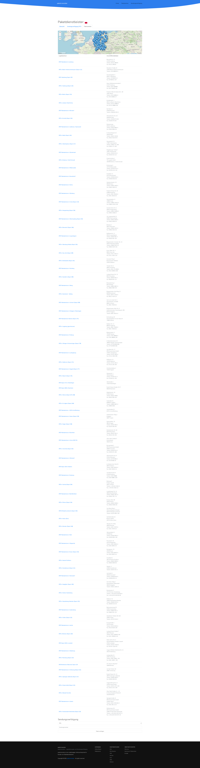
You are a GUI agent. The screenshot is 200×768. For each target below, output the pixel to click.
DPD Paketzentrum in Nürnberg (66, 268)
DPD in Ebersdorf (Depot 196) (66, 227)
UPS (111, 753)
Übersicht (61, 26)
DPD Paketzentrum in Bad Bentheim (68, 494)
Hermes (111, 755)
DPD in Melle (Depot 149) (65, 135)
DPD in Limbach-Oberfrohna (66, 103)
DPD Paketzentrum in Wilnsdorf (67, 458)
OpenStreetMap (134, 53)
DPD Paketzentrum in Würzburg (66, 193)
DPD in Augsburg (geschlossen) (67, 326)
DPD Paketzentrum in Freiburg (66, 335)
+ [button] (60, 33)
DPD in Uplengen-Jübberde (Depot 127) (69, 676)
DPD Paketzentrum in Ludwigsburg (67, 353)
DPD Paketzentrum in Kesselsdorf (67, 176)
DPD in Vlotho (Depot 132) (65, 617)
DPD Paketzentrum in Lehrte (66, 625)
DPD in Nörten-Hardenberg (65, 593)
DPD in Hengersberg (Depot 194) (67, 210)
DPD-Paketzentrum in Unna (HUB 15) (68, 440)
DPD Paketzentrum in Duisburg (66, 475)
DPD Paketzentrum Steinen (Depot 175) (69, 318)
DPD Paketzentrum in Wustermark (67, 152)
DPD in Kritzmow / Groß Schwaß (67, 160)
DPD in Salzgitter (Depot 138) (66, 584)
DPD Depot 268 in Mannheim (66, 388)
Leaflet (128, 53)
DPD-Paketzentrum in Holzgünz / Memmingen (70, 311)
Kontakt (126, 753)
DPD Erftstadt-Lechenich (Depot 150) (68, 511)
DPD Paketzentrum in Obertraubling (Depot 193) (71, 219)
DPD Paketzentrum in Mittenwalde (67, 168)
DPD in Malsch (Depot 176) (65, 376)
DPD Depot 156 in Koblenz (65, 466)
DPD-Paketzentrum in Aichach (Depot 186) (69, 302)
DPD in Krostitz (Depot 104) (65, 118)
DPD (111, 759)
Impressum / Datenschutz (130, 751)
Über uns (127, 749)
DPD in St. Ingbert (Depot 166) (66, 403)
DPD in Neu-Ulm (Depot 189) (66, 253)
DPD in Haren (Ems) (64, 518)
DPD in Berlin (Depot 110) (65, 94)
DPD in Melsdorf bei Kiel (65, 693)
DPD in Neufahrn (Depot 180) (66, 277)
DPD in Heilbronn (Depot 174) (66, 362)
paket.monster (62, 3)
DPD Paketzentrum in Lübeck (66, 701)
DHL (111, 749)
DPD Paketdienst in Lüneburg (66, 62)
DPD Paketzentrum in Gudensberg (67, 610)
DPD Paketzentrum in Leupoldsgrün (67, 236)
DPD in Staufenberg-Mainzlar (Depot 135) (69, 601)
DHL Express (113, 751)
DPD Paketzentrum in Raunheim (67, 432)
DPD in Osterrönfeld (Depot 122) (67, 685)
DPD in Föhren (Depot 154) (65, 502)
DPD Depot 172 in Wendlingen (66, 383)
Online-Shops (98, 749)
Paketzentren (124, 3)
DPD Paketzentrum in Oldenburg (67, 651)
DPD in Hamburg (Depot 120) (66, 86)
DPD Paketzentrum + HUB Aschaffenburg (69, 410)
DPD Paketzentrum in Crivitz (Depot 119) (69, 202)
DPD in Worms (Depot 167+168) (67, 395)
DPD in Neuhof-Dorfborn (65, 560)
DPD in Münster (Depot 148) (66, 526)
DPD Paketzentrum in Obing (66, 285)
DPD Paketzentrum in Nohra (66, 185)
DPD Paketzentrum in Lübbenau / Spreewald (70, 127)
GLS (111, 757)
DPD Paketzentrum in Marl (65, 535)
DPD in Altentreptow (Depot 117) (67, 144)
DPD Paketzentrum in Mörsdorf (66, 110)
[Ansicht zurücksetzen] (60, 38)
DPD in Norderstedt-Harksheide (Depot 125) (70, 711)
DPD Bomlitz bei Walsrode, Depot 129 (68, 664)
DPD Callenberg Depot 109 (65, 77)
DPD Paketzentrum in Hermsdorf (67, 576)
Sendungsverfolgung (136, 3)
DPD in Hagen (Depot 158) (65, 424)
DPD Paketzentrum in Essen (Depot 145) (69, 552)
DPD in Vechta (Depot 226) (65, 484)
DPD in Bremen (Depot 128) (66, 634)
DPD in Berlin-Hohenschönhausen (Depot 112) (70, 69)
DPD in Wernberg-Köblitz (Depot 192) (68, 244)
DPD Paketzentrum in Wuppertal (67, 543)
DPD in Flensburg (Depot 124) (66, 657)
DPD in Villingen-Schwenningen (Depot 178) (70, 343)
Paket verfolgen (100, 731)
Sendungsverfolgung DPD (74, 26)
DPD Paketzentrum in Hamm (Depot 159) (69, 416)
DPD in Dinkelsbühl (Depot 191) (67, 260)
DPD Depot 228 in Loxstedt (65, 643)
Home (117, 3)
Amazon (112, 762)
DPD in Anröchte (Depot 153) (66, 449)
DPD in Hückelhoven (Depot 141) (67, 568)
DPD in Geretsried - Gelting (65, 294)
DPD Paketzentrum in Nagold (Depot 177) (69, 369)
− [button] (60, 35)
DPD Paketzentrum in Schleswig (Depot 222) (70, 670)
